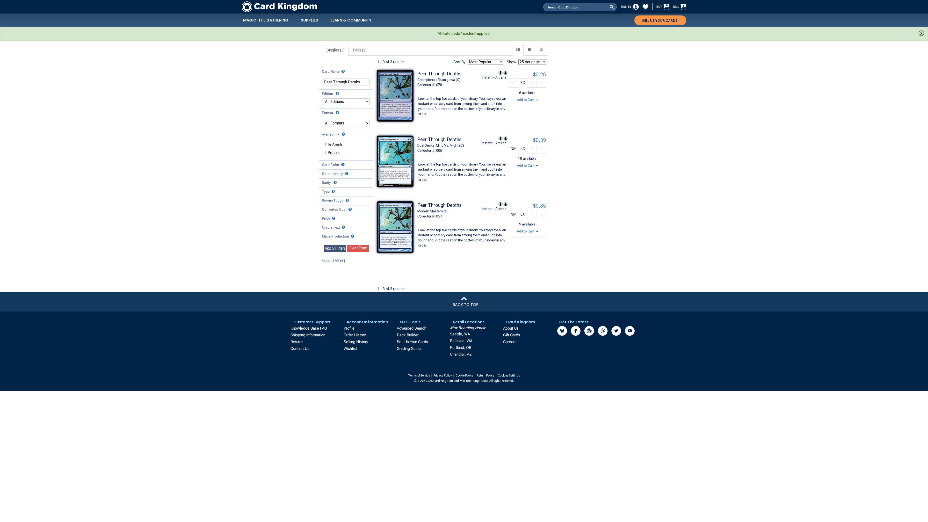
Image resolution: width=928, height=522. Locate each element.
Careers (509, 342)
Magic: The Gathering (265, 20)
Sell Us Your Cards (412, 342)
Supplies (309, 20)
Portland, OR (460, 347)
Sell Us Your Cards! (660, 20)
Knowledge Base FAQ (308, 328)
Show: (512, 62)
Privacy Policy (443, 375)
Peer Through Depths (439, 74)
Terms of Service (419, 375)
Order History (355, 335)
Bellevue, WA (461, 341)
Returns (296, 342)
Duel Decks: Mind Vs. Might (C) (440, 145)
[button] (541, 50)
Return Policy (486, 375)
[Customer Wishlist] (645, 7)
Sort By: (460, 62)
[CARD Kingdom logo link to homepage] (279, 6)
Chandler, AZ (461, 354)
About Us (511, 328)
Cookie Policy (465, 375)
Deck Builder (408, 335)
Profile (349, 328)
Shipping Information (307, 335)
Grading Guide (409, 348)
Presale (334, 152)
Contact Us (299, 348)
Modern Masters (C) (433, 211)
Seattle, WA (460, 334)
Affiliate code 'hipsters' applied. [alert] (464, 33)
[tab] (336, 50)
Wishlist (350, 348)
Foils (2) (360, 50)
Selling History (356, 342)
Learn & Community (351, 20)
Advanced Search (411, 328)
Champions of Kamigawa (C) (439, 80)
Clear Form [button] (358, 248)
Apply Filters (335, 248)
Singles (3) (335, 50)
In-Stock (335, 145)
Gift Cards (511, 335)
